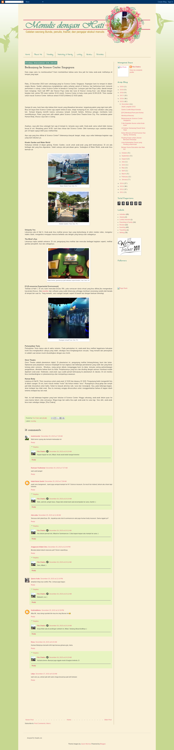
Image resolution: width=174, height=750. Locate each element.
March (124, 174)
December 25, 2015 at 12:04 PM (59, 547)
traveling (33, 421)
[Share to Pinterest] (63, 418)
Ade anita (34, 515)
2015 (122, 101)
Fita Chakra (41, 451)
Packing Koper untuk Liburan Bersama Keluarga (131, 138)
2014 (122, 183)
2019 (122, 90)
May (123, 168)
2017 (122, 95)
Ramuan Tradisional (38, 468)
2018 (122, 92)
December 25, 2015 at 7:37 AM (57, 468)
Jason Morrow (86, 744)
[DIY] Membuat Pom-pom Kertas (132, 113)
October (125, 153)
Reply (33, 442)
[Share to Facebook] (60, 418)
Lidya (33, 674)
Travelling (122, 230)
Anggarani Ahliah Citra (39, 547)
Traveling (49, 54)
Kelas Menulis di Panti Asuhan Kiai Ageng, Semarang (133, 134)
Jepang (122, 217)
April (123, 171)
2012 (122, 189)
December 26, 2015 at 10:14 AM (60, 626)
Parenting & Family (65, 54)
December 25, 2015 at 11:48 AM (50, 515)
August (124, 159)
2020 (122, 87)
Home (27, 54)
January (125, 179)
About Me (38, 54)
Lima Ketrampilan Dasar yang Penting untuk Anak (131, 143)
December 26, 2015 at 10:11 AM (60, 530)
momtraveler (35, 436)
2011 (122, 192)
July (123, 162)
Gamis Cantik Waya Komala (131, 109)
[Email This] (52, 418)
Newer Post (29, 720)
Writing (79, 54)
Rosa (33, 642)
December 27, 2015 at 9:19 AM (46, 674)
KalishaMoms (36, 610)
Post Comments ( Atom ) (42, 723)
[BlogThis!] (55, 418)
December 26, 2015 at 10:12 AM (60, 594)
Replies (36, 447)
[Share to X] (58, 418)
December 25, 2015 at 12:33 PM (53, 610)
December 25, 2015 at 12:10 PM (52, 579)
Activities (100, 54)
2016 (122, 98)
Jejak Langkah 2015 (128, 107)
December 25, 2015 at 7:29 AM (52, 436)
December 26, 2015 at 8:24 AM (46, 642)
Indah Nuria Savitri (37, 481)
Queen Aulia (35, 579)
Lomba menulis (124, 219)
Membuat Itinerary (127, 115)
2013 (122, 186)
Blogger (102, 744)
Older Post (108, 720)
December (125, 104)
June (123, 165)
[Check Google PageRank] (122, 288)
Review (89, 54)
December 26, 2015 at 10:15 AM (60, 657)
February (125, 177)
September (126, 156)
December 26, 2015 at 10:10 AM (60, 451)
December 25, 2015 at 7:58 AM (55, 481)
